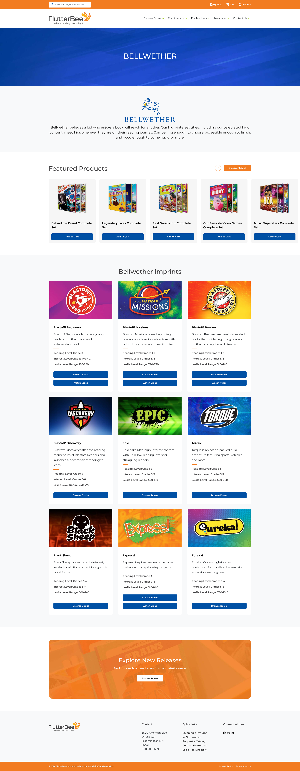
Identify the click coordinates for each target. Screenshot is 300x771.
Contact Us (240, 18)
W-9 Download (191, 737)
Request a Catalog (193, 741)
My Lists (217, 4)
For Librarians (176, 18)
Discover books (237, 168)
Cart (232, 4)
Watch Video (80, 382)
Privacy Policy (226, 766)
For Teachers (199, 18)
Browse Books (152, 18)
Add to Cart (72, 236)
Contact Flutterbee (194, 745)
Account (246, 4)
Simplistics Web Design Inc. (101, 766)
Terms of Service (243, 766)
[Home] (70, 18)
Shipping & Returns (194, 732)
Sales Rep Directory (194, 749)
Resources (220, 18)
